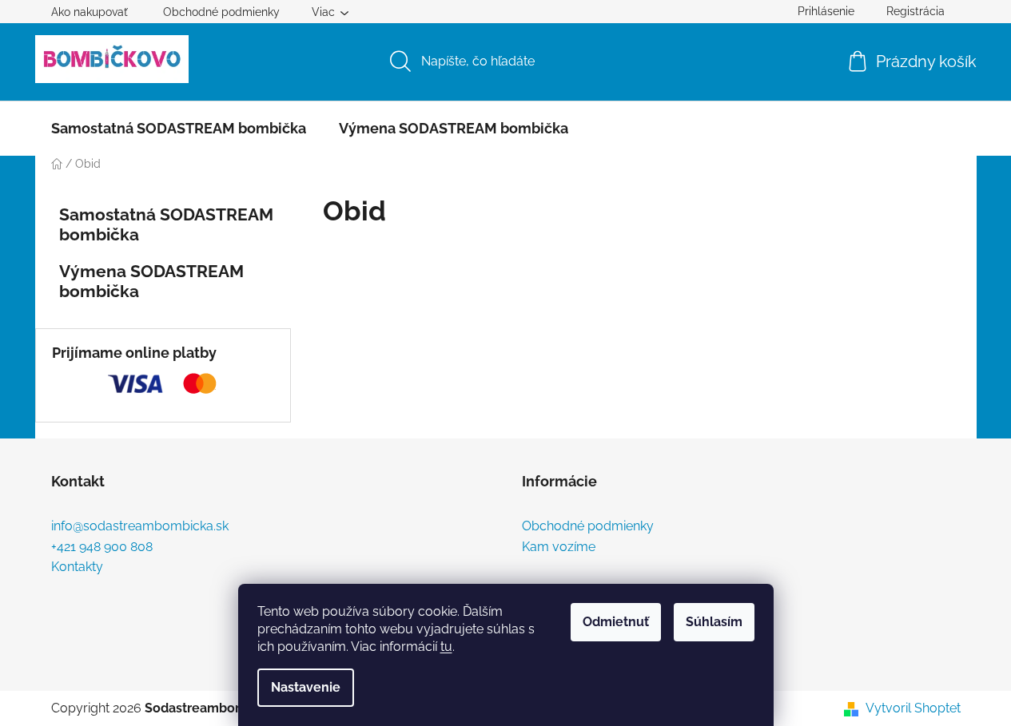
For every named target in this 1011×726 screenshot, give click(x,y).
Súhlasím (714, 621)
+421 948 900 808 (102, 547)
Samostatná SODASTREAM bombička (166, 224)
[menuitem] (178, 128)
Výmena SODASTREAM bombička (151, 281)
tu (446, 646)
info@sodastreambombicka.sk (140, 526)
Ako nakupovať (89, 12)
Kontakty (77, 567)
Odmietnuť (616, 621)
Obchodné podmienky (221, 12)
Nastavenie (305, 687)
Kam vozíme (558, 547)
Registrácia (915, 11)
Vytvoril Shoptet (913, 708)
